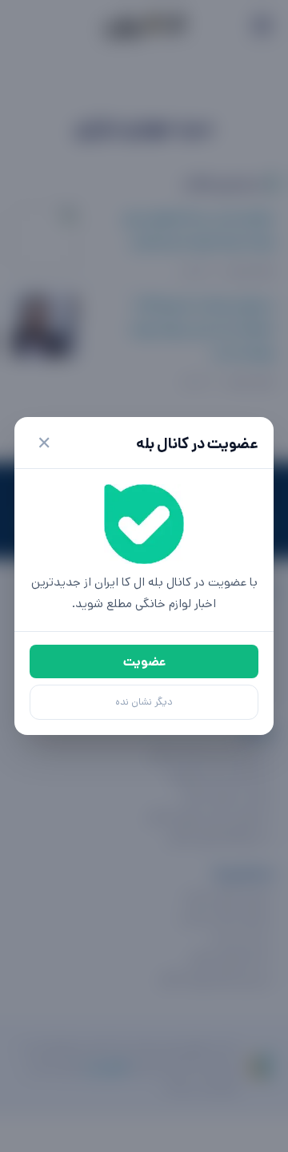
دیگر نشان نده (144, 701)
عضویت (144, 662)
